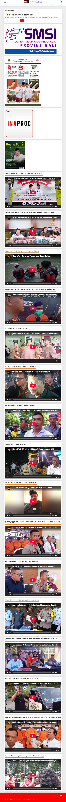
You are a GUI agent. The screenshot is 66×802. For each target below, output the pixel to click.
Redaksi (19, 799)
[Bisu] (56, 206)
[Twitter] (56, 796)
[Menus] (5, 2)
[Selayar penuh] (58, 206)
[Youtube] (61, 796)
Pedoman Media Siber (28, 799)
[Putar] (7, 206)
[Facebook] (53, 796)
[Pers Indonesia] (33, 1)
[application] (33, 192)
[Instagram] (58, 796)
